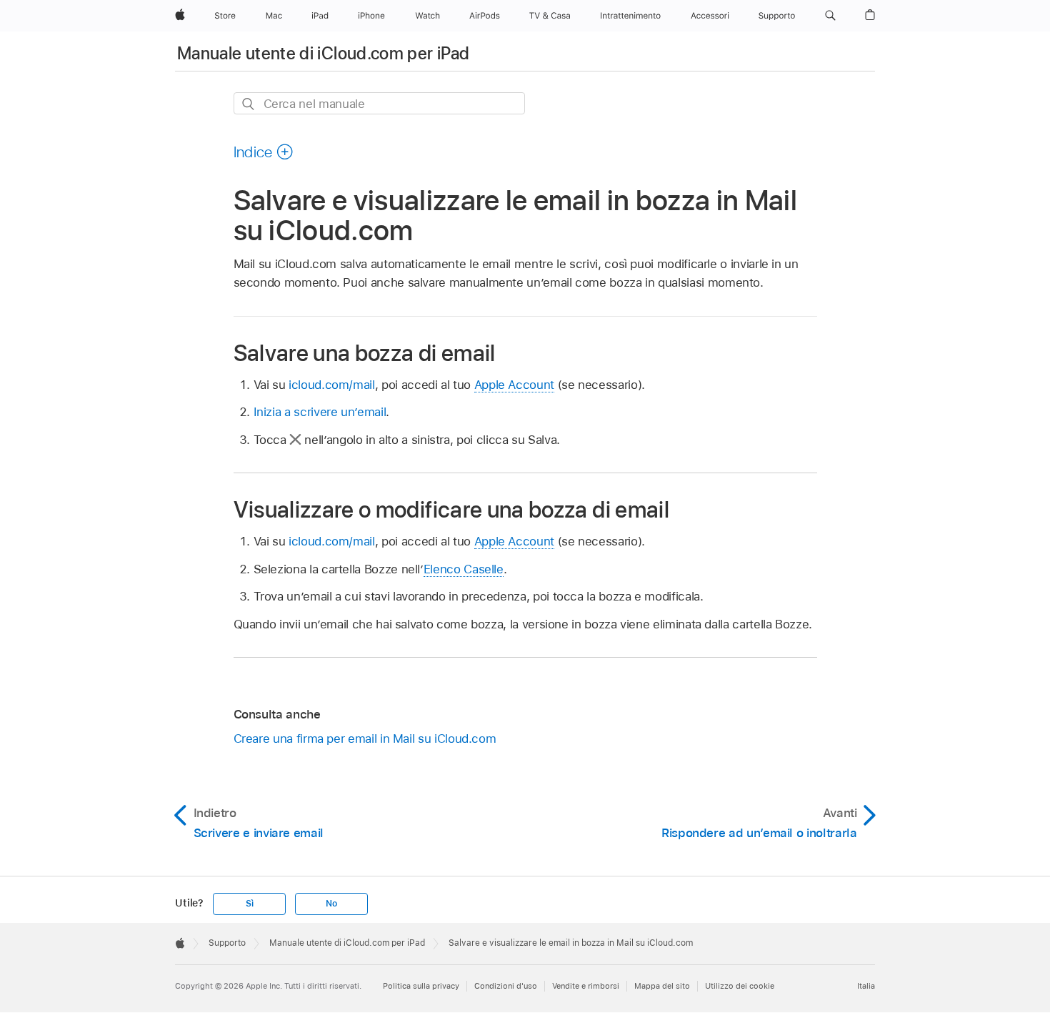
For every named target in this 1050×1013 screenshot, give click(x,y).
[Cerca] (248, 104)
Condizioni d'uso (505, 986)
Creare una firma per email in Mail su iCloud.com (365, 738)
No (331, 904)
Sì (250, 904)
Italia (866, 986)
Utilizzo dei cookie (739, 986)
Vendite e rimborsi (585, 986)
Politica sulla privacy (421, 986)
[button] (830, 15)
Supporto (227, 943)
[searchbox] (379, 103)
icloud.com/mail (332, 384)
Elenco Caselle (464, 569)
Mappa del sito (662, 986)
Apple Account (514, 384)
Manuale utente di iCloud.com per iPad (323, 53)
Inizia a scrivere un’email (320, 412)
